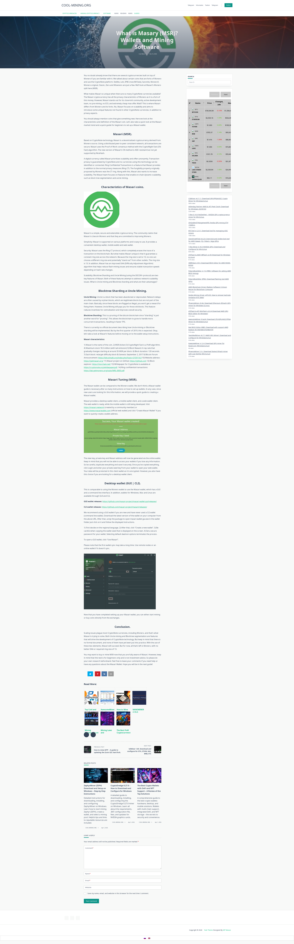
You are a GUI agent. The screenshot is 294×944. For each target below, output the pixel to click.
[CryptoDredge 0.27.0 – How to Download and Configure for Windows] (123, 775)
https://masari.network (94, 407)
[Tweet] (90, 674)
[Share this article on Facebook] (86, 734)
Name (87, 874)
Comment (89, 848)
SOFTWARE (107, 13)
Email (87, 880)
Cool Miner (142, 54)
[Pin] (98, 674)
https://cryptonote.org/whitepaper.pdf (100, 367)
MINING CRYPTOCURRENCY (90, 13)
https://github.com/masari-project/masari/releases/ (124, 507)
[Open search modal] (228, 13)
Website (88, 887)
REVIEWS (123, 13)
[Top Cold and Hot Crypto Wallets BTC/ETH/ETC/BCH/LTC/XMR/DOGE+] (91, 697)
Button (228, 5)
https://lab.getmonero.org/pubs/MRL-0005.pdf (104, 370)
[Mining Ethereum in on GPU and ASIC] (91, 717)
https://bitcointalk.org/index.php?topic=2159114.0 (120, 357)
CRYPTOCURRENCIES (69, 13)
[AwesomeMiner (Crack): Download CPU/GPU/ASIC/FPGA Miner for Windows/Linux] (107, 697)
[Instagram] (221, 13)
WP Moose (227, 930)
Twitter (207, 5)
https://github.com (138, 361)
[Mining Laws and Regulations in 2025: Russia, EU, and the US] (107, 717)
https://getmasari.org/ (93, 361)
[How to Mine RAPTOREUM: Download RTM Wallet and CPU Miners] (123, 697)
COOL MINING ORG (91, 828)
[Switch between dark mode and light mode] (225, 13)
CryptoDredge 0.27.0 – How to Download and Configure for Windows (121, 788)
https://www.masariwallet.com (97, 410)
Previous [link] (214, 94)
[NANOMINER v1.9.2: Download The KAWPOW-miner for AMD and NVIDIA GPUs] (139, 697)
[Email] (111, 674)
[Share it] (104, 674)
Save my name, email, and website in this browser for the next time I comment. (118, 893)
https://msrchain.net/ (101, 364)
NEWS (116, 13)
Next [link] (226, 94)
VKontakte (199, 5)
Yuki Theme (208, 930)
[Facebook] (215, 13)
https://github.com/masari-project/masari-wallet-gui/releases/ (129, 501)
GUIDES (136, 13)
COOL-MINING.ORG (76, 5)
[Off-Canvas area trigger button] (231, 13)
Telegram (191, 5)
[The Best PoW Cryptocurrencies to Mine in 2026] (123, 717)
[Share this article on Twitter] (93, 734)
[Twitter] (218, 13)
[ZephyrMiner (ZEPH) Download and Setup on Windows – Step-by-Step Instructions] (96, 775)
